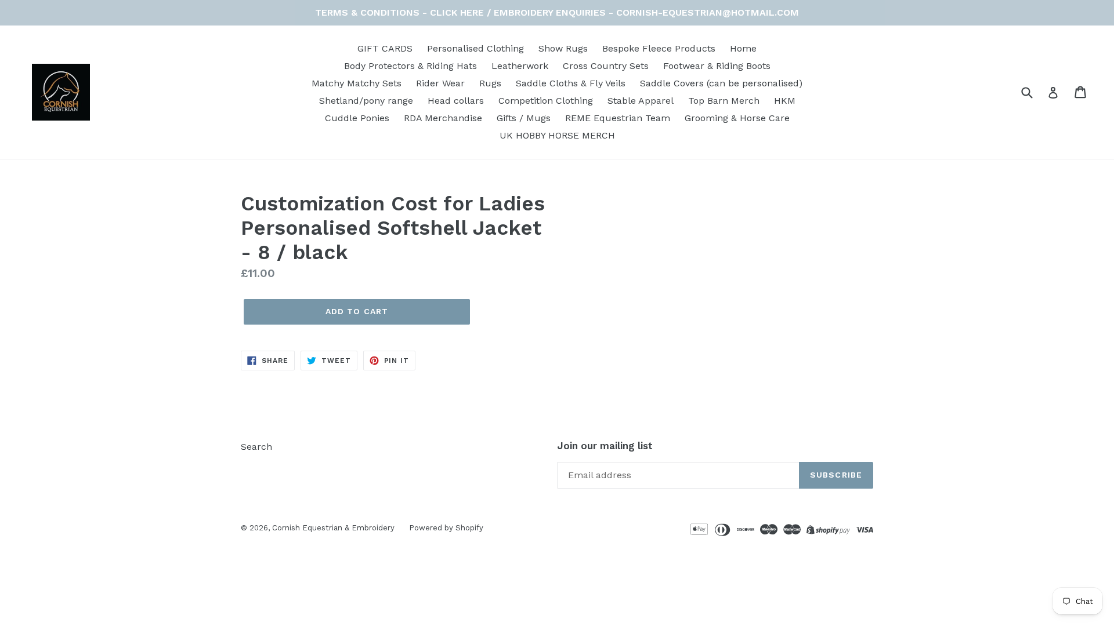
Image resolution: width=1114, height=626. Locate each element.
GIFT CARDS (385, 48)
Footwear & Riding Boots (717, 65)
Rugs (490, 83)
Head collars (456, 100)
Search (256, 446)
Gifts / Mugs (524, 117)
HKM (784, 100)
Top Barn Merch (723, 100)
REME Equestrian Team (617, 117)
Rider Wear (440, 83)
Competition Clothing (545, 100)
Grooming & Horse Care (737, 117)
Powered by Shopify (446, 527)
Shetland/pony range (366, 100)
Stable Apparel (640, 100)
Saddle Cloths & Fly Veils (570, 83)
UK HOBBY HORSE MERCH (557, 135)
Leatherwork (519, 65)
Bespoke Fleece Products (658, 48)
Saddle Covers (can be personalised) (721, 83)
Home (743, 48)
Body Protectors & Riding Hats (410, 65)
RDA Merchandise (443, 117)
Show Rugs (563, 48)
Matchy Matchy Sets (357, 83)
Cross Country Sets (606, 65)
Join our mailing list (605, 446)
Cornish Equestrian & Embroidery (333, 527)
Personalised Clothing (475, 48)
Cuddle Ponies (357, 117)
